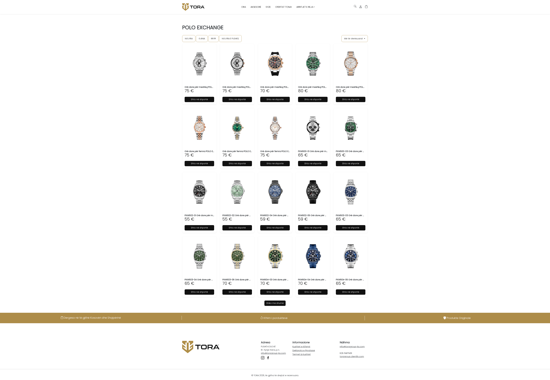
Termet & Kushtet (301, 354)
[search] (354, 6)
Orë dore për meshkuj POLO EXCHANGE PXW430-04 (249, 86)
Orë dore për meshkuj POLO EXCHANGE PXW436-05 (324, 86)
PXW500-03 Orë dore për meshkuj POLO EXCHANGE (362, 151)
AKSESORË (256, 7)
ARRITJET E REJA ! (305, 7)
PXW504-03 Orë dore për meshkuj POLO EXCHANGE (286, 279)
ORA (243, 7)
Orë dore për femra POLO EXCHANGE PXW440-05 (210, 151)
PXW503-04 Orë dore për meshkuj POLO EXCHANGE (211, 279)
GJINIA (202, 38)
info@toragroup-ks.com (273, 353)
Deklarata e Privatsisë (303, 350)
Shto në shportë (199, 99)
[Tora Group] (193, 7)
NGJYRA (189, 38)
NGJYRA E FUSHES (230, 38)
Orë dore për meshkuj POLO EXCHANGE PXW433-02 (286, 86)
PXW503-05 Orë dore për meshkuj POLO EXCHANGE (249, 279)
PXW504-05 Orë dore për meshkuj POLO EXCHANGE (362, 279)
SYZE (268, 7)
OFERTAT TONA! (283, 7)
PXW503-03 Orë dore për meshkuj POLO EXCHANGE (362, 215)
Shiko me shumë (275, 303)
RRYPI (213, 38)
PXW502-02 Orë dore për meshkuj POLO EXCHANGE (249, 215)
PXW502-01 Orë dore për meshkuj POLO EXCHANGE (211, 215)
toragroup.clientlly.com (352, 356)
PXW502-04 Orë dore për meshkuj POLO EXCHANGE (286, 215)
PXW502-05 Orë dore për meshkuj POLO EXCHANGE (324, 215)
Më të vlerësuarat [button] (353, 38)
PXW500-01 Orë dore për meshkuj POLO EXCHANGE (324, 151)
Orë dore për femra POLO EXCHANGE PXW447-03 (285, 151)
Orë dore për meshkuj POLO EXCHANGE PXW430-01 (211, 86)
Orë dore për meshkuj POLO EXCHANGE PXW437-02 (362, 86)
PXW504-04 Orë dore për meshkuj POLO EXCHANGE (324, 279)
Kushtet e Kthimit (301, 346)
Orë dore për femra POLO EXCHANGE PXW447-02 (247, 151)
